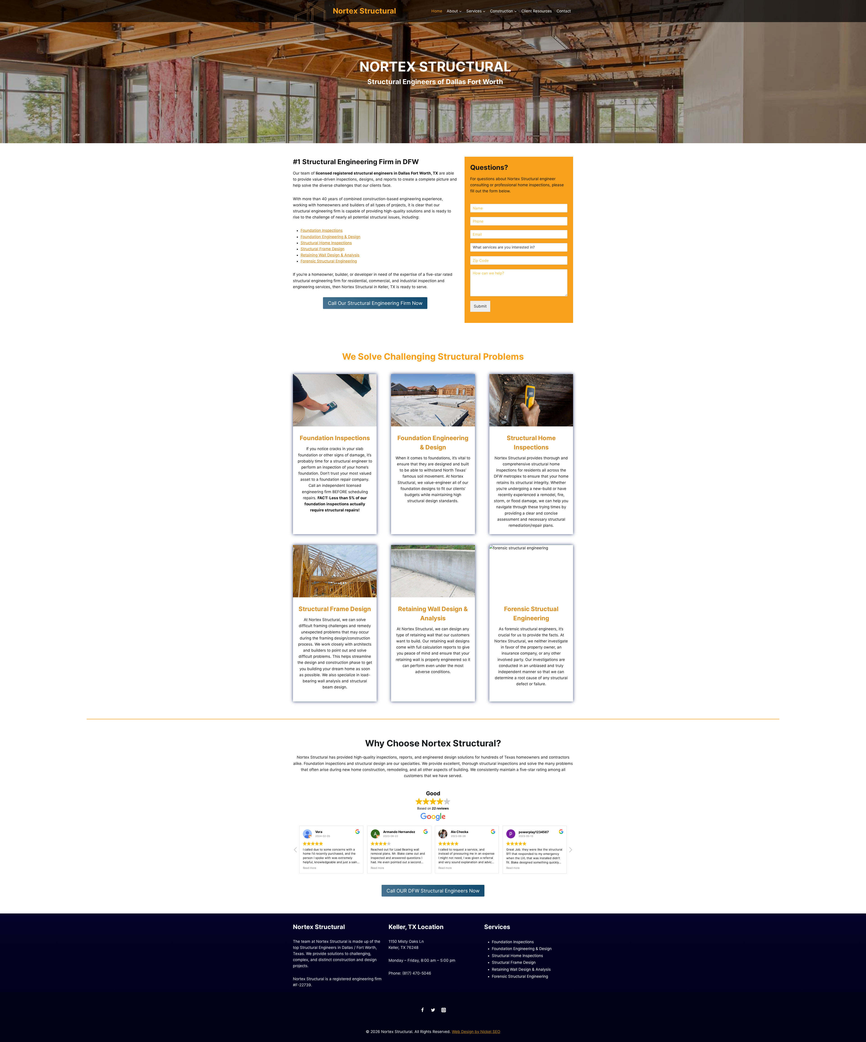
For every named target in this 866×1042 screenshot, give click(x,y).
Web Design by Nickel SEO (476, 1031)
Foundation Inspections (322, 230)
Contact (564, 11)
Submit (480, 306)
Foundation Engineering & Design (330, 237)
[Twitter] (433, 1010)
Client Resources (536, 11)
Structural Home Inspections (326, 243)
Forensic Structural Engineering (329, 261)
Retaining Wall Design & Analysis (330, 255)
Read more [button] (307, 867)
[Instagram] (443, 1010)
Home (436, 11)
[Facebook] (422, 1010)
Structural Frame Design (322, 249)
